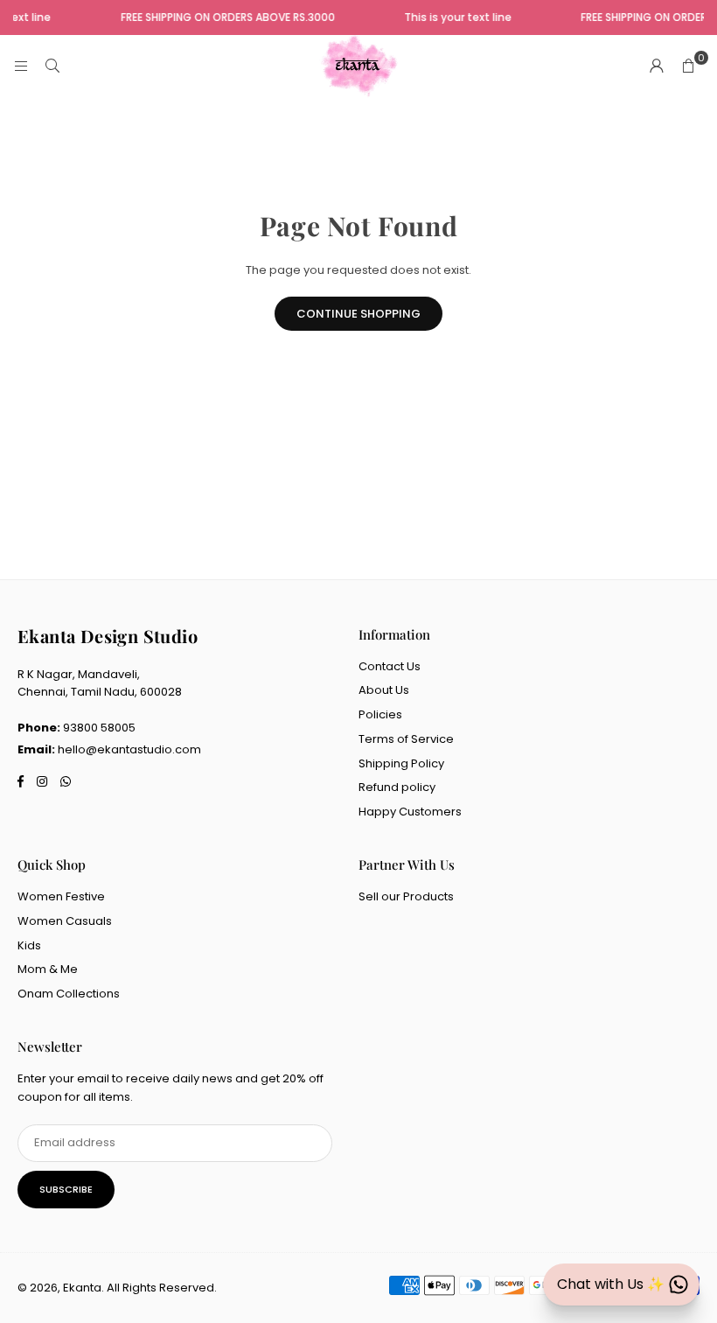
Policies (380, 714)
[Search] (52, 66)
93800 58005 (99, 727)
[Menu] (21, 66)
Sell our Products (406, 896)
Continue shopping (358, 313)
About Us (383, 690)
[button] (688, 66)
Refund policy (396, 787)
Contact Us (389, 666)
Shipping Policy (401, 763)
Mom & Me (47, 969)
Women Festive (61, 896)
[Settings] (656, 66)
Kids (29, 945)
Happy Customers (410, 811)
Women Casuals (64, 921)
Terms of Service (406, 739)
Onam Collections (68, 993)
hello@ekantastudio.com (129, 749)
